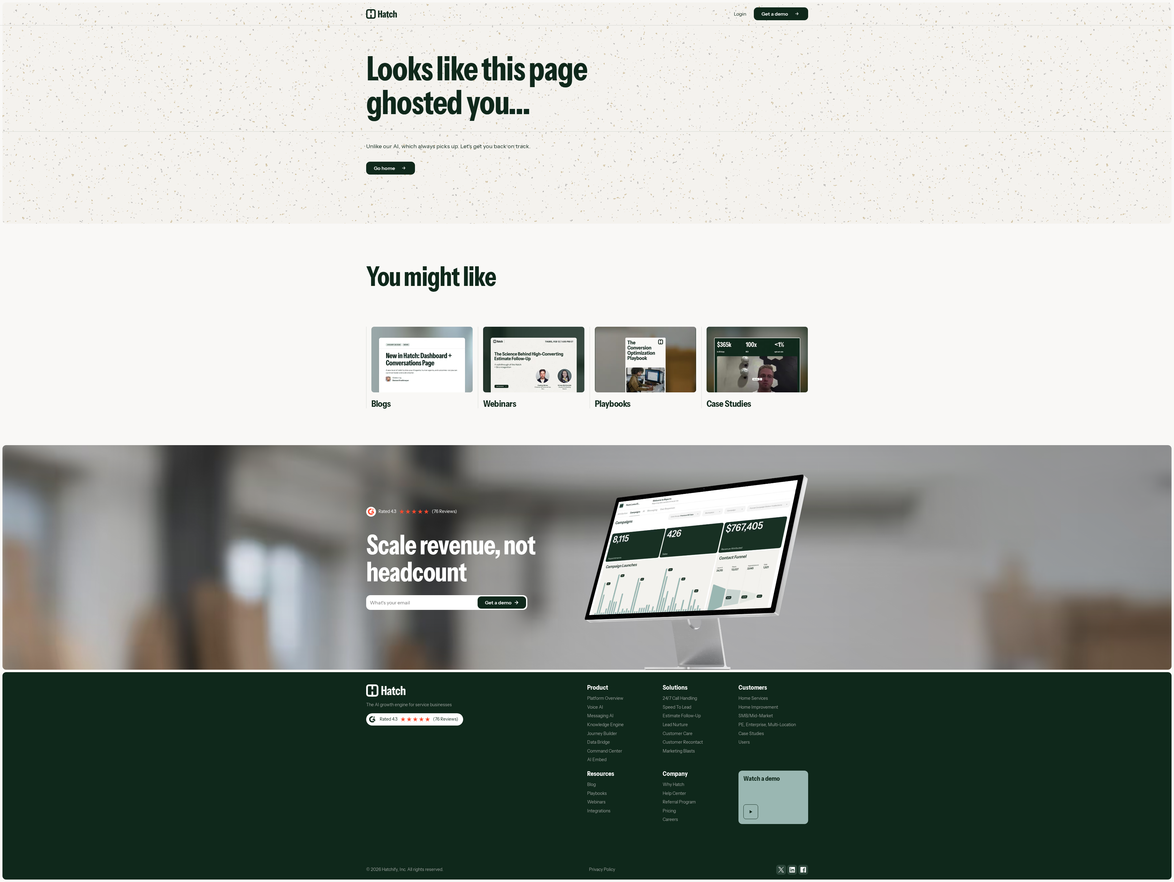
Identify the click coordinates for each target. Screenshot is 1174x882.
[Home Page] (381, 13)
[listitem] (781, 870)
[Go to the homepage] (385, 690)
